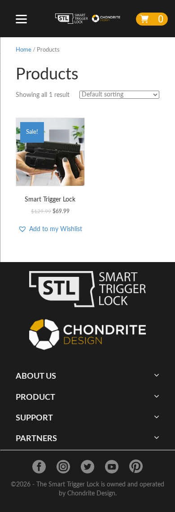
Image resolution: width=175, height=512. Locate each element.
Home (23, 50)
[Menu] (21, 19)
